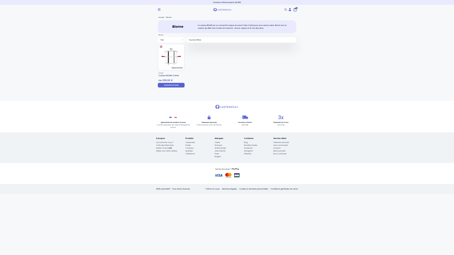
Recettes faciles (250, 145)
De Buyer (218, 145)
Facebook (248, 148)
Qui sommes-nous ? (165, 142)
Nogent (218, 156)
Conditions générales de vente (284, 189)
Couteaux (189, 148)
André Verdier (220, 148)
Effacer (160, 35)
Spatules (189, 151)
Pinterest (247, 154)
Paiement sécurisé (281, 142)
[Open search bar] (285, 9)
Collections (190, 154)
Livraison (277, 148)
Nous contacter (279, 154)
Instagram (248, 151)
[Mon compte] (290, 9)
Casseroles (190, 142)
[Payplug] (227, 173)
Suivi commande (280, 145)
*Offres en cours (212, 189)
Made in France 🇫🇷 (164, 148)
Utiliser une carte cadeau (166, 151)
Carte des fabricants (165, 145)
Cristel (217, 142)
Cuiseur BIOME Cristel (168, 75)
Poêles (188, 145)
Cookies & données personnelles (253, 189)
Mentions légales (229, 189)
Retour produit (279, 151)
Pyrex (217, 154)
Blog (246, 142)
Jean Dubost (220, 151)
